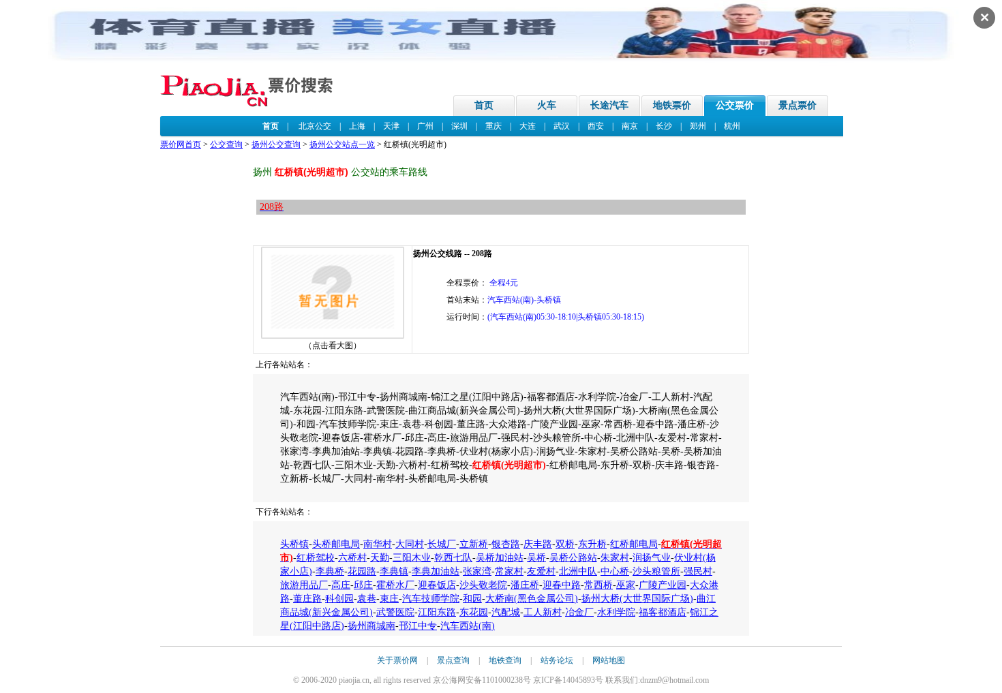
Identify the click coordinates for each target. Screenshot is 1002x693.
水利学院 (616, 612)
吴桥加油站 (499, 558)
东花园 (473, 612)
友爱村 (541, 571)
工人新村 (542, 612)
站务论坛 (557, 660)
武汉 (561, 126)
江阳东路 (437, 612)
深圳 (459, 126)
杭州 (732, 126)
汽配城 (505, 612)
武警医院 (395, 612)
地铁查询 (505, 660)
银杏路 (505, 544)
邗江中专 (418, 626)
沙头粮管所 (656, 571)
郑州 (698, 126)
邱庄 (363, 585)
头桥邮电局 (336, 544)
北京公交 (315, 126)
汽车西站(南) (467, 626)
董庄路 (307, 599)
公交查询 (226, 144)
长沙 (664, 126)
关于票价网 (397, 660)
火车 (546, 105)
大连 (527, 126)
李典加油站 (435, 571)
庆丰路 (537, 544)
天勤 (379, 558)
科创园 (339, 599)
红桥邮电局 (634, 544)
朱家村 (615, 558)
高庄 (340, 585)
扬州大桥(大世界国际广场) (637, 599)
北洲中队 (578, 571)
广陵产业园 (662, 585)
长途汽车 (609, 105)
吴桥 (536, 558)
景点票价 (797, 105)
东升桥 (592, 544)
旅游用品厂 (304, 585)
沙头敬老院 (483, 585)
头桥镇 (294, 544)
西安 (596, 126)
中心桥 (615, 571)
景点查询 (453, 660)
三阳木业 (412, 558)
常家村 (509, 571)
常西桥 (598, 585)
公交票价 (735, 105)
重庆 (493, 126)
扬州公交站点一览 (342, 144)
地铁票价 (672, 105)
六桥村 (352, 558)
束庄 (389, 599)
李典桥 (330, 571)
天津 (391, 126)
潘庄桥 (525, 585)
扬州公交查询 (276, 144)
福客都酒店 (662, 612)
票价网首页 (180, 144)
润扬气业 (652, 558)
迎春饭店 (437, 585)
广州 (425, 126)
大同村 (409, 544)
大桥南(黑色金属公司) (531, 599)
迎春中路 (562, 585)
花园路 (362, 571)
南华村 (377, 544)
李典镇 (394, 571)
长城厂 (441, 544)
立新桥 (473, 544)
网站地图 (608, 660)
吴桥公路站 (573, 558)
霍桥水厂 (395, 585)
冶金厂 (579, 612)
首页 (484, 105)
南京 (630, 126)
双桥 (565, 544)
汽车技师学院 (430, 599)
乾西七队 (453, 558)
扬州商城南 (371, 626)
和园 (472, 599)
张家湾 (477, 571)
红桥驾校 (316, 558)
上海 (357, 126)
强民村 (698, 571)
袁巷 (366, 599)
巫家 (625, 585)
